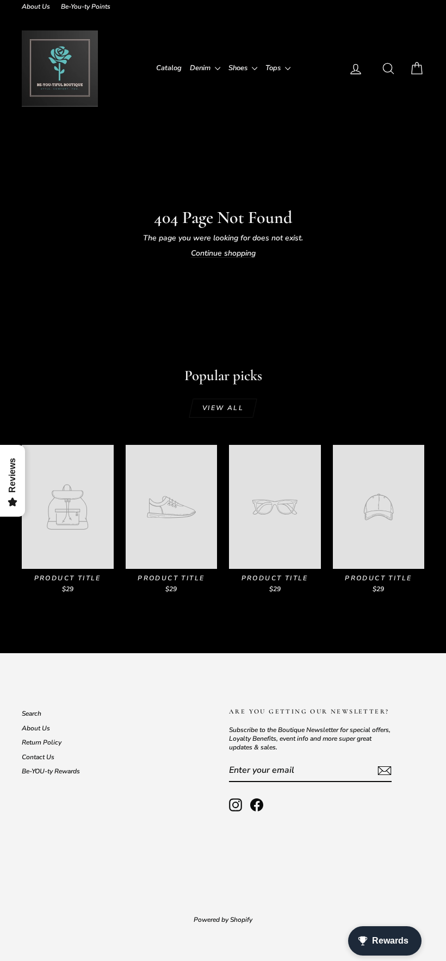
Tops (273, 68)
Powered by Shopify (223, 919)
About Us (36, 6)
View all (223, 408)
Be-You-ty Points (85, 6)
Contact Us (38, 757)
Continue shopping (223, 253)
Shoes (238, 68)
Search (31, 713)
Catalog (169, 68)
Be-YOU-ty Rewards (51, 771)
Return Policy (41, 742)
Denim (201, 68)
